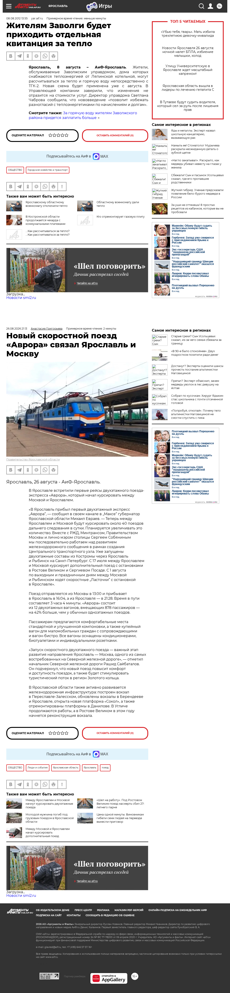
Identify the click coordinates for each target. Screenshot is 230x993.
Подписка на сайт (49, 915)
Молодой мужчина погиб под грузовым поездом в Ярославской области (50, 818)
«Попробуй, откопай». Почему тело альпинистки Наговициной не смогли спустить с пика (196, 414)
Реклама (103, 910)
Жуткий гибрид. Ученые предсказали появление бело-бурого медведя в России (197, 193)
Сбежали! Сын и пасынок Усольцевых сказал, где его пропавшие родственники (197, 178)
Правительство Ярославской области (33, 459)
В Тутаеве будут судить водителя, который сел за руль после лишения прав (187, 106)
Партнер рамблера (74, 976)
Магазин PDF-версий (129, 910)
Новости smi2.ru (21, 298)
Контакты (73, 915)
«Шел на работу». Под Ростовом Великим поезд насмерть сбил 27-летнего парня (120, 803)
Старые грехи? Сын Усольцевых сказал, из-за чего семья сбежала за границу (196, 340)
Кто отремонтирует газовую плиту (121, 216)
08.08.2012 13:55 (17, 18)
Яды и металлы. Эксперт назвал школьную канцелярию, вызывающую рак (193, 134)
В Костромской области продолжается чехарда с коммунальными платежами (45, 220)
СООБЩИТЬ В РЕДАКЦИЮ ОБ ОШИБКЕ (110, 915)
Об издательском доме (52, 910)
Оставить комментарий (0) (115, 135)
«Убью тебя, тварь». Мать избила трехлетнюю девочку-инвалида (188, 34)
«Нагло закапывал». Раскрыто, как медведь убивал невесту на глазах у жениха (196, 164)
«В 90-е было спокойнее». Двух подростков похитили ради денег (195, 352)
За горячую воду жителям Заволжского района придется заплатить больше (83, 115)
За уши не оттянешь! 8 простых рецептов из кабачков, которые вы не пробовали (197, 208)
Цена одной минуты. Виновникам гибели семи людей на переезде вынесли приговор (120, 818)
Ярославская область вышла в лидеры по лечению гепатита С (188, 88)
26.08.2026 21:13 (16, 328)
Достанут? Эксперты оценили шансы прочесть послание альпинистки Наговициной (197, 369)
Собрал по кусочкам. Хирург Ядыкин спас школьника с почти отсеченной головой (197, 399)
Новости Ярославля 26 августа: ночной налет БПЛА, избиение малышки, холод (188, 52)
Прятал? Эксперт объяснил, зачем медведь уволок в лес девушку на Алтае (195, 384)
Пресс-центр (83, 910)
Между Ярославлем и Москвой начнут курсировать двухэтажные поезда (49, 803)
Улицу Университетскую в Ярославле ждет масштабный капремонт (187, 70)
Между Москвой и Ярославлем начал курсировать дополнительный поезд (48, 832)
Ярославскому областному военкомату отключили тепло (47, 203)
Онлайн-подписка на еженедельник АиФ (177, 910)
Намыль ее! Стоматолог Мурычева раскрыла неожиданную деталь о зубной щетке (195, 149)
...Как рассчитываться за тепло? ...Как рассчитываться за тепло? (48, 232)
